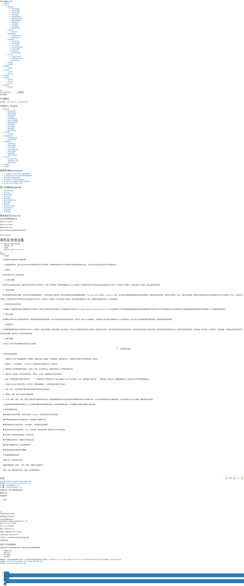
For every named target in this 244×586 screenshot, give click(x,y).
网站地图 (15, 563)
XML (24, 563)
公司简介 (10, 72)
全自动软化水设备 (9, 206)
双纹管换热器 (15, 9)
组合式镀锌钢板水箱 (10, 200)
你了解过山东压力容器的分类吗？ (14, 183)
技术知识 (10, 83)
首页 (8, 102)
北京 (8, 561)
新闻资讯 (6, 77)
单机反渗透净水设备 (15, 481)
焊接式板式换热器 (16, 18)
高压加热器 (14, 24)
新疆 (41, 561)
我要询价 (2, 254)
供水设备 (10, 55)
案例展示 (6, 66)
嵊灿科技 (112, 559)
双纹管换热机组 (16, 35)
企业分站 (9, 563)
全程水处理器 (15, 43)
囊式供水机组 (15, 60)
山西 (17, 561)
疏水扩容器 (7, 202)
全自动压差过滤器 (16, 47)
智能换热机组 (12, 34)
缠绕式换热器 (15, 28)
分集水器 (14, 32)
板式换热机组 (15, 37)
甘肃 (34, 561)
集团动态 (10, 79)
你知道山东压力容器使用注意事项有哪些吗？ (17, 181)
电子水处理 (7, 196)
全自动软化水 (15, 41)
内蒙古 (38, 561)
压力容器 (10, 30)
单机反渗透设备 (16, 53)
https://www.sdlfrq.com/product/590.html (19, 483)
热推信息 (2, 563)
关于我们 (6, 70)
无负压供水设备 (16, 56)
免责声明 (118, 559)
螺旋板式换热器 (16, 20)
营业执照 (10, 74)
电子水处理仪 (15, 45)
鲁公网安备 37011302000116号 (74, 559)
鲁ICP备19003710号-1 (56, 559)
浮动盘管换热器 (16, 16)
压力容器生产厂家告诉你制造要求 (14, 179)
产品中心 (6, 5)
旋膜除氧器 (7, 198)
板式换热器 (14, 14)
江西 (28, 561)
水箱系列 (10, 62)
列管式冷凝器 (15, 13)
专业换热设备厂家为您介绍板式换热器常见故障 (18, 175)
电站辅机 (10, 64)
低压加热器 (14, 22)
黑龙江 (21, 561)
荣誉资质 (6, 75)
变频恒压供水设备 (16, 58)
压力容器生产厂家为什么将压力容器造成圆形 (17, 174)
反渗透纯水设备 (26, 481)
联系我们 (6, 85)
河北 (14, 561)
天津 (11, 561)
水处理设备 (11, 39)
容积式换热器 (15, 11)
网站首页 (6, 3)
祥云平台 (100, 559)
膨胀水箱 (6, 204)
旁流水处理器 (15, 49)
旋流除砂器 (14, 51)
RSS (20, 563)
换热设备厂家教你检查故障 (12, 177)
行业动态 (10, 81)
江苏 (25, 561)
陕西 (31, 561)
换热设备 (10, 7)
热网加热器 (14, 26)
